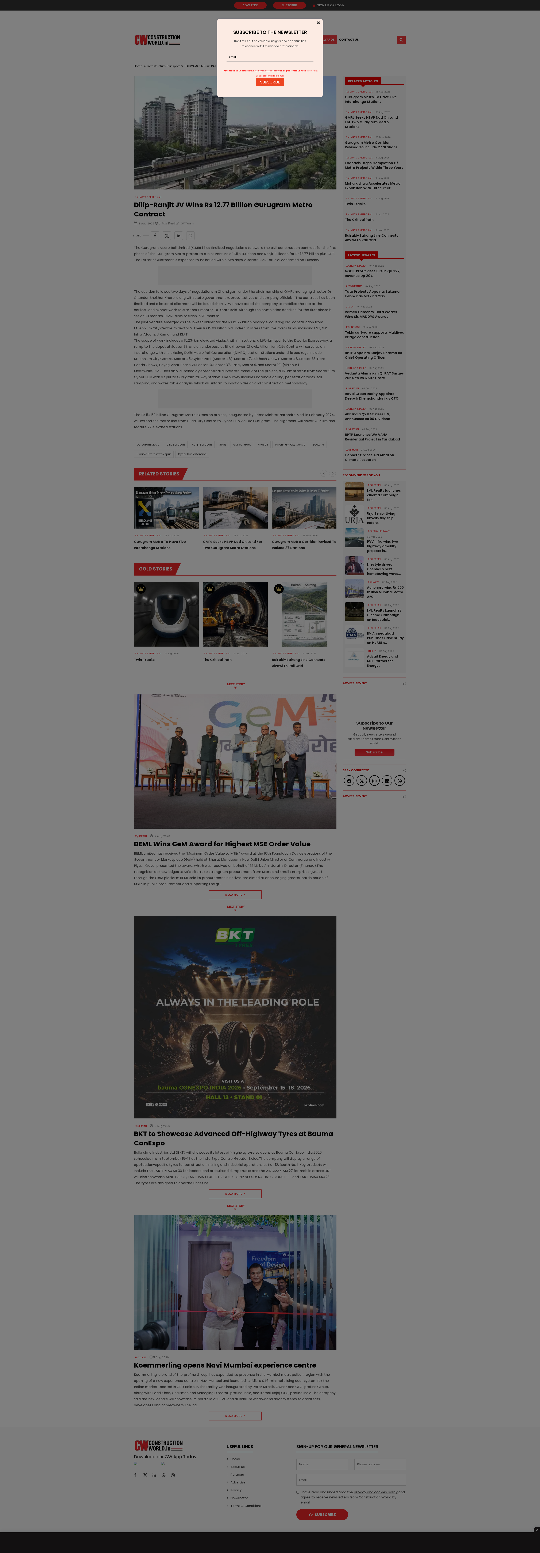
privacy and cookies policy (266, 71)
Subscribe (270, 82)
